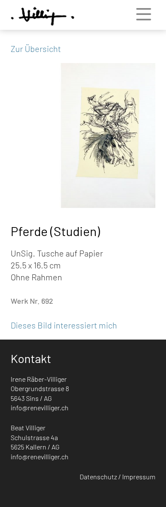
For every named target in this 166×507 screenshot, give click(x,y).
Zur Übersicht (36, 48)
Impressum (138, 476)
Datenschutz (98, 476)
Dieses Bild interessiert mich (64, 325)
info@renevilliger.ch (40, 407)
